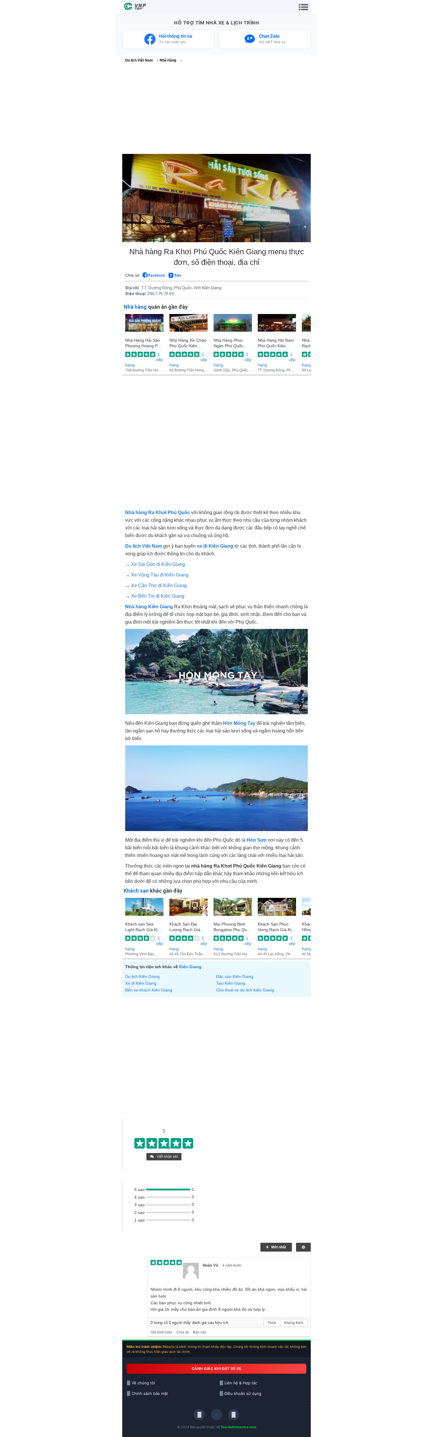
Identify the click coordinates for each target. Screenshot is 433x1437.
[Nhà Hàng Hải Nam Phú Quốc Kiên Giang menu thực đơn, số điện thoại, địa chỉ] (277, 326)
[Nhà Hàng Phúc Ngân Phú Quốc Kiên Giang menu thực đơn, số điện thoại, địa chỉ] (233, 326)
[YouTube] (233, 1414)
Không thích (293, 1323)
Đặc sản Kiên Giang (234, 976)
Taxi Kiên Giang (230, 983)
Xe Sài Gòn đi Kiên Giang (158, 564)
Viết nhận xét (167, 1156)
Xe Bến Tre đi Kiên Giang (157, 596)
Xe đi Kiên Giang (140, 983)
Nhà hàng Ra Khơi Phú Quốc (157, 512)
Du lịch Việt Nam (143, 546)
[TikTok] (216, 1414)
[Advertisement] (216, 110)
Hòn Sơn (257, 840)
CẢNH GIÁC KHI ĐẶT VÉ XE (217, 1368)
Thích (271, 1323)
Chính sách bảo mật (149, 1393)
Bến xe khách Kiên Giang (148, 990)
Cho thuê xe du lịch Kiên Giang (245, 990)
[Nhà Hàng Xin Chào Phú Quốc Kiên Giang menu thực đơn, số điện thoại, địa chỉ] (188, 326)
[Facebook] (199, 1414)
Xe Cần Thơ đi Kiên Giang (159, 585)
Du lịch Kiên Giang (142, 976)
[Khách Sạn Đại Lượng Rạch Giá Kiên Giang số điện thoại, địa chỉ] (188, 909)
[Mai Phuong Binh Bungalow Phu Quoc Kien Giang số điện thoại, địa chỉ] (233, 909)
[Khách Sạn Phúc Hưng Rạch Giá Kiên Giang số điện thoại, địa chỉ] (277, 909)
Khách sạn (136, 891)
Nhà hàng (135, 307)
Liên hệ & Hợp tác (240, 1382)
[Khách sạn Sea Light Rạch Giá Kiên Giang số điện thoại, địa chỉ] (144, 909)
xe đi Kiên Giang (215, 546)
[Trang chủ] (136, 7)
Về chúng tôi (142, 1382)
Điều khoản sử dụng (242, 1393)
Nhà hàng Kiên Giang (149, 606)
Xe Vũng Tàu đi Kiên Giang (160, 574)
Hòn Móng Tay (239, 723)
